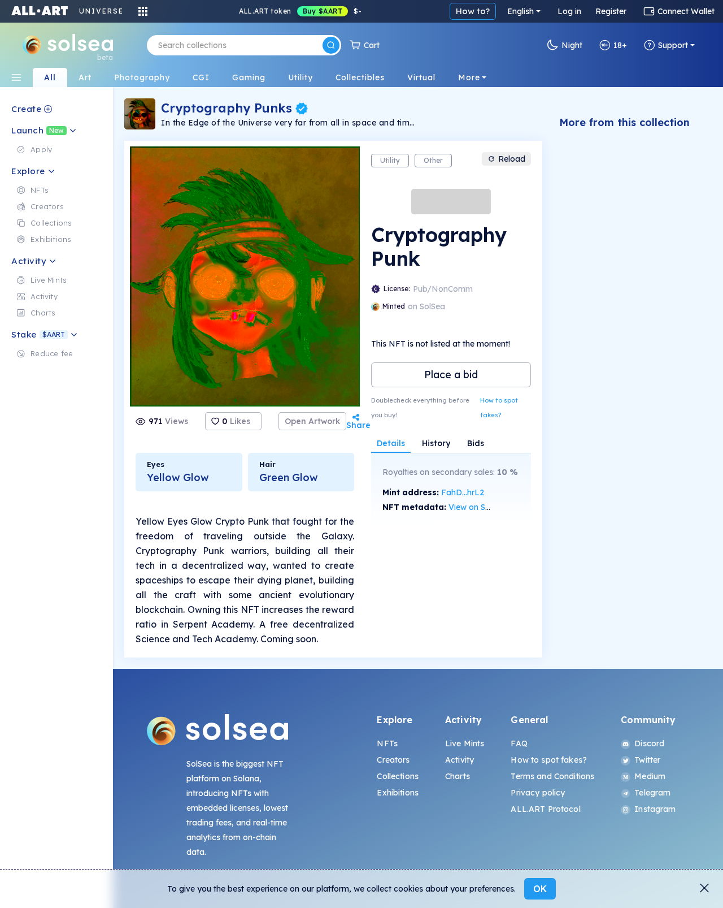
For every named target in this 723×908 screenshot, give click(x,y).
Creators (393, 760)
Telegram (652, 793)
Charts (457, 776)
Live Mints (464, 743)
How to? (473, 11)
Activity (459, 760)
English (520, 11)
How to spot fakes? (499, 407)
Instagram (655, 809)
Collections (398, 776)
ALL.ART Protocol (545, 809)
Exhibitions (398, 793)
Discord (649, 743)
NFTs (387, 743)
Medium (649, 776)
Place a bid (451, 374)
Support (673, 45)
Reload (511, 159)
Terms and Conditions (552, 776)
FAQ (519, 743)
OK (540, 888)
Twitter (647, 760)
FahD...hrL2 (462, 492)
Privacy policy (538, 793)
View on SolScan (479, 507)
